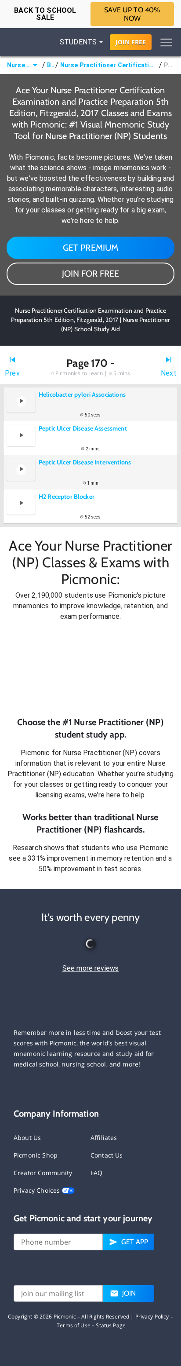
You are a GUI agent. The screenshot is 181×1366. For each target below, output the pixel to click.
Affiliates (103, 1137)
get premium (91, 247)
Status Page (111, 1325)
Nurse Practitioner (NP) (18, 65)
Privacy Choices (38, 1190)
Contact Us (106, 1155)
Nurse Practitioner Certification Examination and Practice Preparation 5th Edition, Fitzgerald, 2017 (108, 65)
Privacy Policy (152, 1316)
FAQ (96, 1173)
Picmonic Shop (36, 1155)
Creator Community (43, 1173)
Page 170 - (169, 65)
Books (50, 65)
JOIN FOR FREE (90, 273)
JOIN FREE (131, 42)
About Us (27, 1137)
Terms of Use (73, 1325)
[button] (90, 668)
